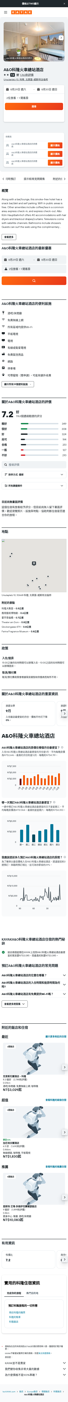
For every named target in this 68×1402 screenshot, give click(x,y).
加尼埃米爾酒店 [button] (11, 1142)
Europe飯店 (32, 1391)
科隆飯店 (13, 1321)
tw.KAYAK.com (9, 1391)
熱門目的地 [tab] (32, 1293)
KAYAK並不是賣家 (15, 1363)
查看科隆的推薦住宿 (56, 1166)
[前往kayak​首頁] (21, 12)
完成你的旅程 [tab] (14, 1293)
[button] (64, 3)
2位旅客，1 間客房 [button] (17, 98)
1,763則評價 (27, 75)
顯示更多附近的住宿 (56, 1036)
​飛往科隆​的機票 (17, 1312)
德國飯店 (46, 1391)
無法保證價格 (44, 1353)
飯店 (21, 1391)
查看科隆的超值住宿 (56, 1099)
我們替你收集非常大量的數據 (22, 1369)
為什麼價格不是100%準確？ (21, 1375)
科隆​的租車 (15, 1317)
